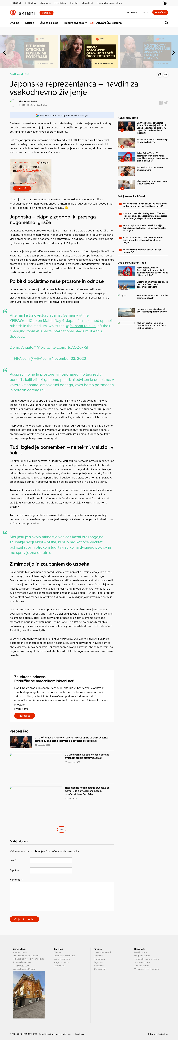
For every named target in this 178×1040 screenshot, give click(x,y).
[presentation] (4, 51)
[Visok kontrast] (159, 74)
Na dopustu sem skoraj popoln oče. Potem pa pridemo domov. (152, 310)
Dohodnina (99, 959)
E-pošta (15, 870)
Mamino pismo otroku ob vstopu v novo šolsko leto (152, 182)
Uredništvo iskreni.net (64, 955)
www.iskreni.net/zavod (24, 969)
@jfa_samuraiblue (81, 326)
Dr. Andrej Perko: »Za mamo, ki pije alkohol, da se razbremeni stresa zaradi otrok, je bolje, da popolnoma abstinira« (145, 216)
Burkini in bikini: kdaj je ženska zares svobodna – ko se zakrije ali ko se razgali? (145, 204)
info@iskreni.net (23, 962)
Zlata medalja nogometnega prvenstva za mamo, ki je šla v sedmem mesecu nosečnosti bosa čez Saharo (87, 791)
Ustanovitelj (59, 965)
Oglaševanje (100, 969)
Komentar (16, 879)
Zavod (145, 12)
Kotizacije (99, 965)
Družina (14, 22)
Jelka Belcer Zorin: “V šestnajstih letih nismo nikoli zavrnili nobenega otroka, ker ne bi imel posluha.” (152, 157)
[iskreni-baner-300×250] (30, 192)
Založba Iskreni (141, 965)
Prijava (165, 3)
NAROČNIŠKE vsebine (108, 22)
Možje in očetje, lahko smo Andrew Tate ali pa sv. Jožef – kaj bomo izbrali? (151, 325)
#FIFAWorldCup (23, 320)
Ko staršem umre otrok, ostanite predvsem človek (152, 296)
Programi (132, 12)
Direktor (57, 952)
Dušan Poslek (30, 101)
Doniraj (46, 13)
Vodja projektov (61, 962)
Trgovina (98, 962)
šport (62, 829)
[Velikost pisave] (165, 74)
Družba (29, 22)
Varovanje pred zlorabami (146, 969)
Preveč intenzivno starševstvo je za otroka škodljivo (152, 140)
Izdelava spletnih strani (158, 1034)
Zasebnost (79, 1034)
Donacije (98, 955)
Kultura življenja (74, 22)
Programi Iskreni (142, 955)
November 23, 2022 (69, 358)
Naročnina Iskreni (102, 952)
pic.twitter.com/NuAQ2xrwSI (64, 347)
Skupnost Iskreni (142, 962)
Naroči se (160, 12)
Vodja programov (62, 959)
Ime (13, 860)
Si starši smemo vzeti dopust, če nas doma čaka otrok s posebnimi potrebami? (152, 284)
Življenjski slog (49, 22)
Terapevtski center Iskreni (146, 959)
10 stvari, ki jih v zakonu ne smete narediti (150, 168)
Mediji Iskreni (140, 952)
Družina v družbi (19, 74)
